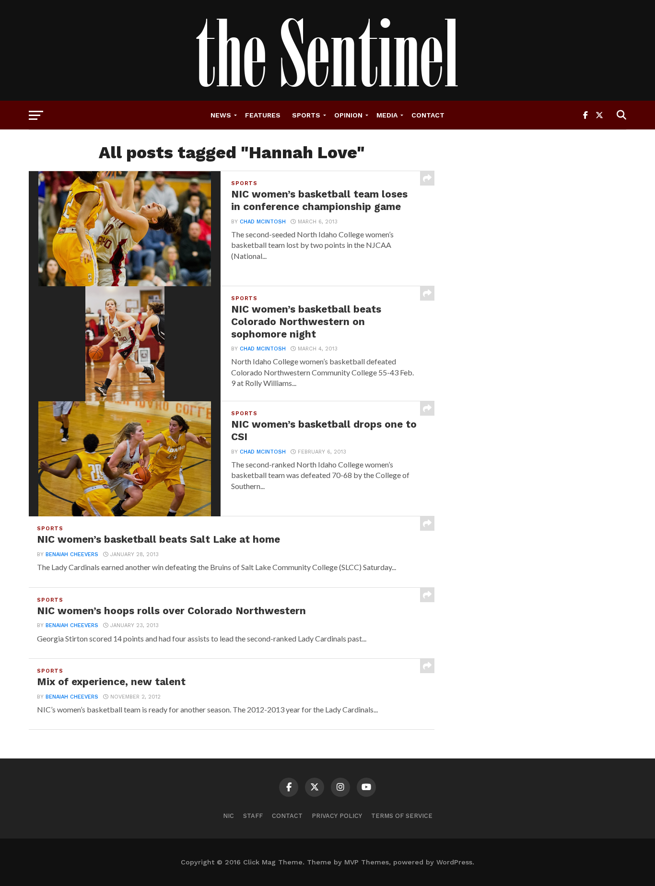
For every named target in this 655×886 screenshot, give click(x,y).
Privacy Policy (337, 815)
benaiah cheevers (72, 554)
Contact (427, 115)
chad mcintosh (263, 222)
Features (263, 115)
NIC (228, 815)
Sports (306, 115)
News (221, 115)
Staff (253, 815)
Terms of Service (402, 815)
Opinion (348, 115)
